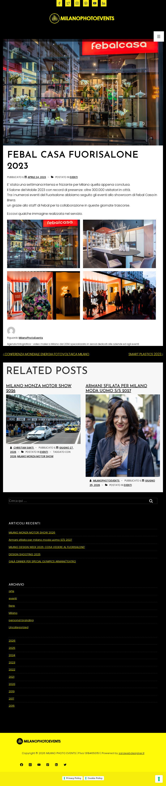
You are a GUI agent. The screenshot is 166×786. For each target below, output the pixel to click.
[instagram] (77, 3)
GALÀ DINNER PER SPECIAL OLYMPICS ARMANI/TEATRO (42, 561)
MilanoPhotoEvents (31, 337)
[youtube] (95, 3)
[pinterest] (86, 3)
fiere (12, 606)
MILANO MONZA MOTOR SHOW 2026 (32, 532)
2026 (13, 456)
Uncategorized (18, 627)
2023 (12, 662)
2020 (12, 684)
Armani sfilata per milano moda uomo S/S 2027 (40, 540)
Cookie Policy (95, 778)
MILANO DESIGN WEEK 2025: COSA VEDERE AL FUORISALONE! (47, 547)
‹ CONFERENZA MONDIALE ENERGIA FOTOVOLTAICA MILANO (46, 354)
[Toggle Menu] (159, 36)
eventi (74, 177)
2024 (12, 655)
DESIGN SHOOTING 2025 (24, 554)
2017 (11, 699)
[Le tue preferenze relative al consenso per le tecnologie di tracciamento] (159, 779)
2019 (12, 691)
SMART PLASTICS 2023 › (146, 354)
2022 (12, 669)
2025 (12, 648)
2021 (11, 677)
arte (11, 591)
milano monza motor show (35, 456)
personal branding (21, 620)
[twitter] (68, 3)
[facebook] (59, 3)
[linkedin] (104, 3)
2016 (12, 706)
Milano (13, 613)
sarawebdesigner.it (131, 753)
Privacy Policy (73, 778)
